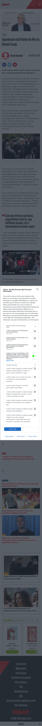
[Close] (38, 290)
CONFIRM (12, 429)
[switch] (34, 331)
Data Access (21, 436)
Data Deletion (9, 436)
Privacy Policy (32, 436)
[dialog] (21, 363)
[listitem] (21, 326)
